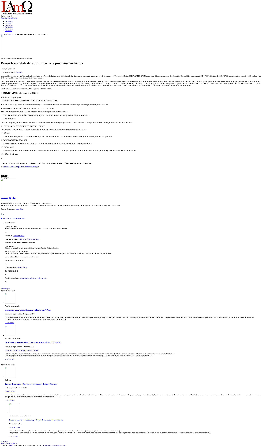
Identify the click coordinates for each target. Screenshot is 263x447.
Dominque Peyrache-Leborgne (30, 239)
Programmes (9, 25)
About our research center (9, 18)
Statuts (3, 443)
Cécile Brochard (14, 427)
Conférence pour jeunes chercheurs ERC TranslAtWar (28, 310)
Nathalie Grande (18, 236)
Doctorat (8, 23)
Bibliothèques (5, 289)
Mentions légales (11, 443)
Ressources (8, 31)
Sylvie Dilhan (22, 267)
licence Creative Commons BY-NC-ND (53, 445)
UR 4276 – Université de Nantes (13, 218)
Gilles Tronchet (10, 391)
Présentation (9, 21)
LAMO (10, 445)
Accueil (3, 34)
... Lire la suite (9, 323)
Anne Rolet (19, 72)
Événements (9, 29)
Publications (9, 27)
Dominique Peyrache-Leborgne (15, 350)
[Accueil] (17, 14)
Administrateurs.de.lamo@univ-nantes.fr (33, 278)
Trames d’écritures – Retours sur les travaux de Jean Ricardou (31, 384)
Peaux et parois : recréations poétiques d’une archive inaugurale (36, 420)
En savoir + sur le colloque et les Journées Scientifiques (21, 167)
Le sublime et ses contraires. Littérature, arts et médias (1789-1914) (33, 342)
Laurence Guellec (32, 350)
